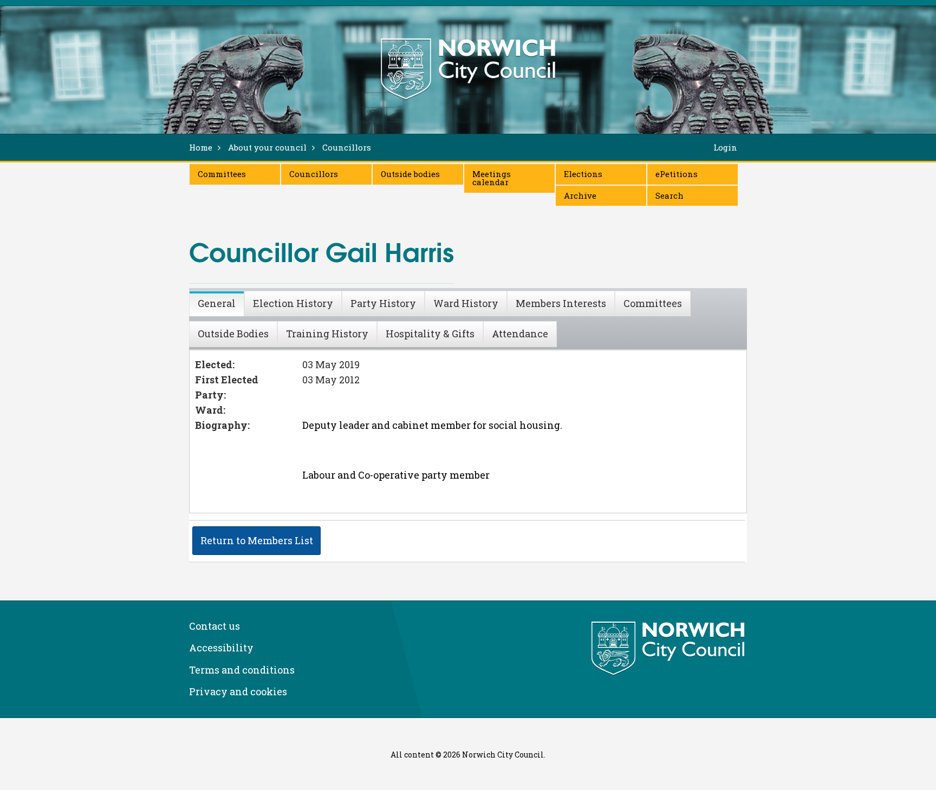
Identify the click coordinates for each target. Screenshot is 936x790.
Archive (580, 195)
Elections (583, 173)
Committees (222, 173)
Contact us (214, 625)
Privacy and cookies (238, 691)
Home (200, 147)
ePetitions (676, 173)
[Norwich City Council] (669, 649)
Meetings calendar (491, 177)
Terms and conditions (242, 669)
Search (669, 195)
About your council (267, 147)
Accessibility (221, 647)
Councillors (313, 173)
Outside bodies (410, 173)
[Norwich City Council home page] (468, 69)
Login (725, 147)
